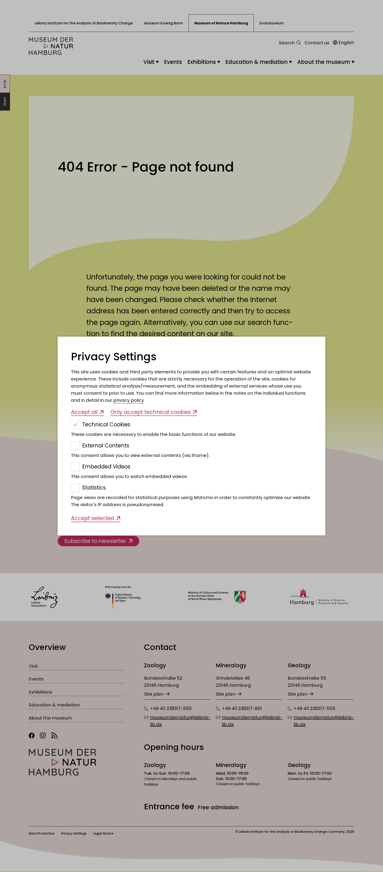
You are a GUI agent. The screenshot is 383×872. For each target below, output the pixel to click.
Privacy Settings (113, 357)
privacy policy (128, 400)
